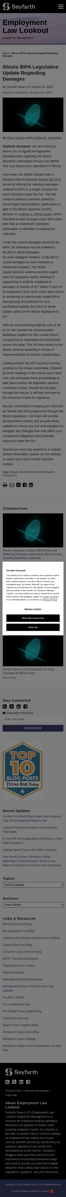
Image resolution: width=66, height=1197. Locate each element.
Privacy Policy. (50, 599)
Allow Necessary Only (33, 618)
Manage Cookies (33, 609)
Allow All (32, 627)
